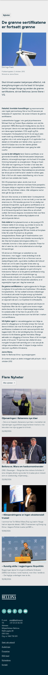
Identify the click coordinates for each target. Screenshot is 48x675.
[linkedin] (9, 611)
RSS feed (5, 656)
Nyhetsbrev (6, 660)
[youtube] (25, 611)
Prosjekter (6, 651)
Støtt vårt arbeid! (8, 642)
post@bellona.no (16, 620)
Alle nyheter (8, 383)
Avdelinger (6, 647)
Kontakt (5, 665)
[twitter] (4, 611)
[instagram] (20, 611)
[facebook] (15, 611)
